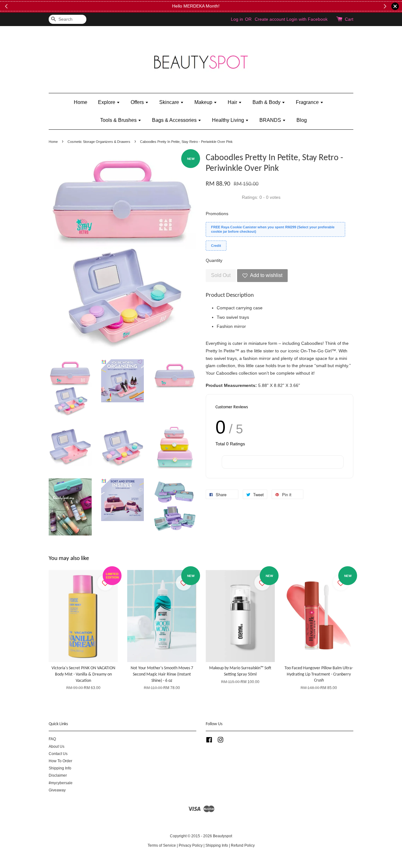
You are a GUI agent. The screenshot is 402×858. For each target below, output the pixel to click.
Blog (301, 120)
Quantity (214, 260)
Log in (237, 19)
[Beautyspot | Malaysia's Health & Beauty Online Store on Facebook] (209, 741)
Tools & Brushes (119, 120)
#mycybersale (61, 783)
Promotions (217, 213)
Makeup (204, 102)
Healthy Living (228, 120)
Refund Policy (243, 845)
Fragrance (308, 102)
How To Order (60, 761)
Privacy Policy (191, 845)
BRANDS (270, 120)
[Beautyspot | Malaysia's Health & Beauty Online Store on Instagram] (220, 741)
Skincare (169, 102)
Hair (233, 102)
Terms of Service (162, 845)
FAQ (52, 739)
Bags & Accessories (175, 120)
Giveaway (57, 790)
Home (80, 102)
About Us (56, 746)
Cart (349, 19)
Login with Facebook (307, 19)
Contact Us (58, 754)
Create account (270, 19)
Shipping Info (60, 768)
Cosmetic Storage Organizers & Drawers (99, 142)
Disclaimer (58, 775)
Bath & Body (267, 102)
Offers (138, 102)
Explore (107, 102)
